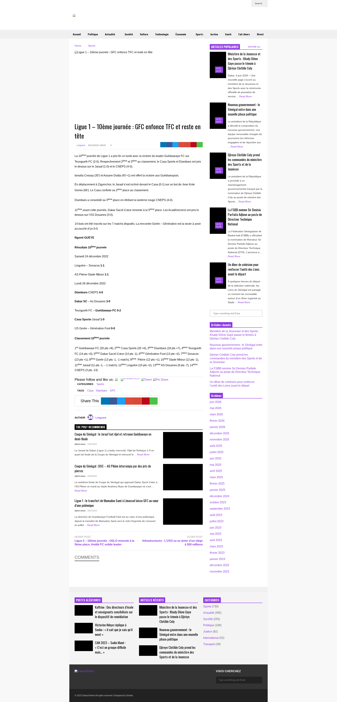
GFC (112, 390)
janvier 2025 (217, 489)
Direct (260, 34)
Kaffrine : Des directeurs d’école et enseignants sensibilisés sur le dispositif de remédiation (114, 612)
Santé (228, 34)
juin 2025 (215, 458)
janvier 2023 (217, 559)
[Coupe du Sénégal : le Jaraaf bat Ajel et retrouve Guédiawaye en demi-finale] (183, 445)
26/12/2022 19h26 (97, 145)
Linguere (80, 145)
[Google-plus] (182, 144)
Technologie (161, 34)
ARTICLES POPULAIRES (225, 47)
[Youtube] (241, 3)
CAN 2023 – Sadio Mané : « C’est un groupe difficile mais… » (110, 647)
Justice (214, 34)
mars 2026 (216, 414)
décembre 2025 (219, 433)
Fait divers (244, 34)
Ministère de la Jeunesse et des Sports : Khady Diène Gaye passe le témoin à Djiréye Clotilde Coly (244, 60)
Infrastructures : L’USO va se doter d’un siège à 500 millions (172, 542)
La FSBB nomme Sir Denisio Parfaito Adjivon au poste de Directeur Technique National (245, 216)
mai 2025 (215, 464)
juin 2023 (215, 527)
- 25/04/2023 (91, 476)
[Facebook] (169, 144)
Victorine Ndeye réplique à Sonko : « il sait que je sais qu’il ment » (114, 629)
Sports (199, 34)
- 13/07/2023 (91, 444)
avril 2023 (216, 540)
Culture (144, 34)
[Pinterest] (194, 144)
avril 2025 (216, 470)
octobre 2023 (218, 502)
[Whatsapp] (200, 144)
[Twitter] (224, 3)
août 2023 (216, 514)
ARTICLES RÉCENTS (152, 600)
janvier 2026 (217, 427)
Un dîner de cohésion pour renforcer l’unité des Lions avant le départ (243, 269)
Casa (90, 390)
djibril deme (80, 444)
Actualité (110, 34)
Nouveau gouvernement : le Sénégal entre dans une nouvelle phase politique (244, 109)
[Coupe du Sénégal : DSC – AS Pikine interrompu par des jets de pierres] (183, 477)
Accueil (77, 34)
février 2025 (217, 483)
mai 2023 (215, 533)
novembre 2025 (219, 439)
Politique (93, 34)
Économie (181, 34)
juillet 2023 (216, 521)
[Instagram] (235, 3)
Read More (143, 454)
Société (129, 34)
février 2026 (217, 420)
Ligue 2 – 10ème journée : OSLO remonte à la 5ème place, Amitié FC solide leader (104, 542)
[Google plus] (230, 3)
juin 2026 (215, 401)
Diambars (101, 390)
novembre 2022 (219, 571)
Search (259, 3)
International (211, 637)
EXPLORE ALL (254, 47)
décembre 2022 (219, 565)
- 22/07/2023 (91, 511)
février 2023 (217, 552)
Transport (209, 644)
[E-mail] (187, 144)
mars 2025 (216, 477)
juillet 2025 (216, 452)
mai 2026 (215, 408)
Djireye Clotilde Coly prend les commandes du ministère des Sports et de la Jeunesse (245, 161)
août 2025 (216, 445)
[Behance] (107, 678)
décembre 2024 (219, 496)
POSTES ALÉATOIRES (88, 600)
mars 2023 (216, 546)
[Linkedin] (247, 3)
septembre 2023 (220, 508)
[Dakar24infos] (98, 19)
